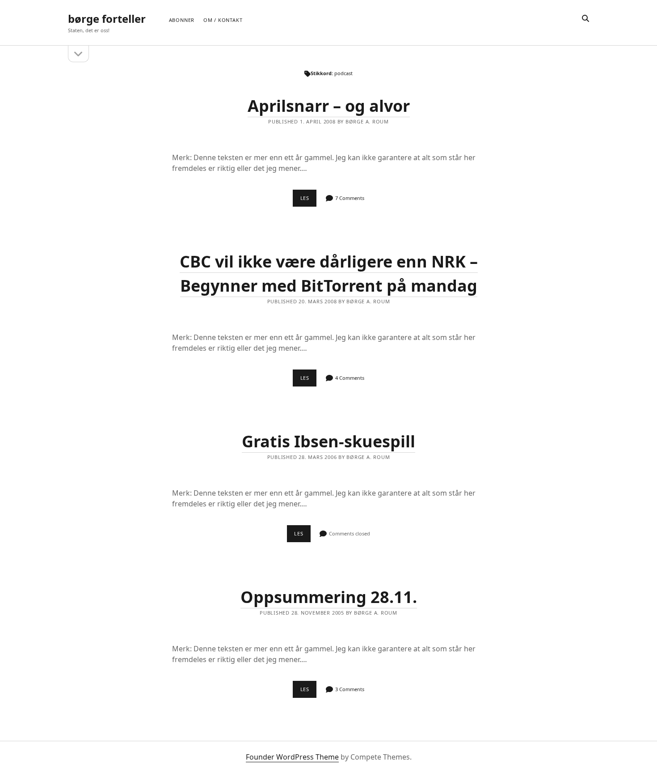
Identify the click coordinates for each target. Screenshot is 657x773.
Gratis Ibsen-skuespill (328, 441)
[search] (585, 19)
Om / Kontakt (222, 20)
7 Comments (349, 198)
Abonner (181, 20)
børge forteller (107, 18)
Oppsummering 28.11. (328, 597)
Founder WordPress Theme (292, 757)
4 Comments (349, 377)
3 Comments (349, 689)
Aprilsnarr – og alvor (329, 106)
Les (308, 200)
